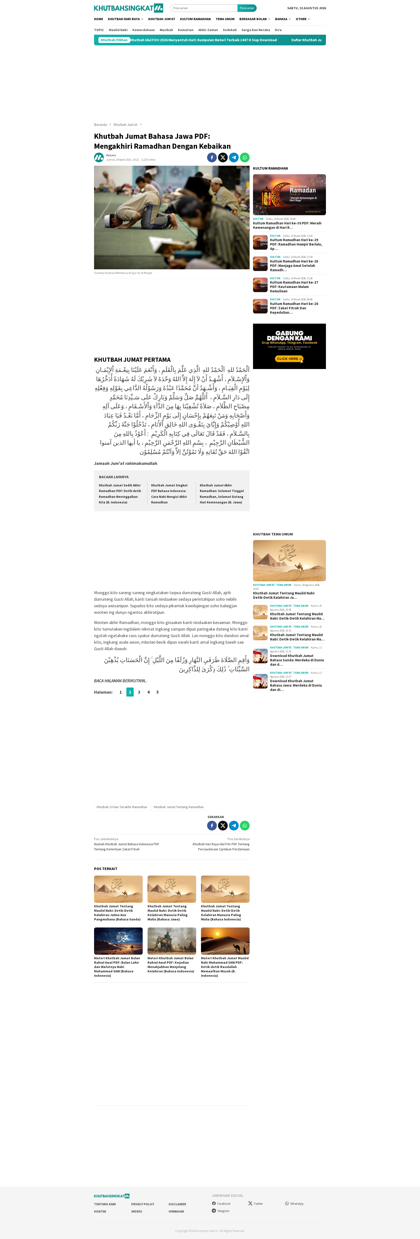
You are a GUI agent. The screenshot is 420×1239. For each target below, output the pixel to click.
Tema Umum (283, 585)
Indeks (136, 1211)
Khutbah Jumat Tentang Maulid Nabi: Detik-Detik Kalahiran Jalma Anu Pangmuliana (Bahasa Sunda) (117, 912)
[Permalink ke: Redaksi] (99, 157)
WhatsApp (297, 1204)
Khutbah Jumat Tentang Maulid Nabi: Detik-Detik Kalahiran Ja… (284, 595)
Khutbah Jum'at (264, 585)
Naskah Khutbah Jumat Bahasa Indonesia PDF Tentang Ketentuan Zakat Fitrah (126, 844)
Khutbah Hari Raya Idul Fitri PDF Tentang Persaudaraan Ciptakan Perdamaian (221, 844)
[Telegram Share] (234, 157)
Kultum (258, 219)
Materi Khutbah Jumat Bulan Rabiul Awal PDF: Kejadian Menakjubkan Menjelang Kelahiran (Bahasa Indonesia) (171, 964)
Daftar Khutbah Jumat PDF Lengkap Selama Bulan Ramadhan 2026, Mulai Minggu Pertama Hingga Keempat (318, 40)
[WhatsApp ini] (245, 157)
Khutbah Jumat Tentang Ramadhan (179, 807)
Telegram (223, 1211)
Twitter (258, 1204)
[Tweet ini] (223, 157)
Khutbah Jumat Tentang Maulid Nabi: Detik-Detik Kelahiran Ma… (297, 616)
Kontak (100, 1211)
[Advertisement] (210, 84)
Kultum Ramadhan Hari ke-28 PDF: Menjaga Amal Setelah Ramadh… (294, 265)
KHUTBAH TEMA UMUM (273, 534)
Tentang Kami (105, 1204)
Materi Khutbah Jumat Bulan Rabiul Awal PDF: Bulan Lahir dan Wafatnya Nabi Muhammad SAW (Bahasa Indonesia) (117, 967)
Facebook (223, 1204)
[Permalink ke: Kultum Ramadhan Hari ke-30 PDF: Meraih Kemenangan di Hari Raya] (289, 194)
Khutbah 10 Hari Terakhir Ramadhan (122, 807)
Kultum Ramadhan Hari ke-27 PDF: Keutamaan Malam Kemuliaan (294, 286)
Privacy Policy (142, 1204)
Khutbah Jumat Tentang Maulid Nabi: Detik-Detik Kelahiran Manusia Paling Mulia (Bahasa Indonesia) (221, 912)
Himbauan (176, 1211)
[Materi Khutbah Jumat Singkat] (128, 8)
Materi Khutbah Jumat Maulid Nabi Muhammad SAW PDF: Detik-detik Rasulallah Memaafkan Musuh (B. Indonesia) (225, 967)
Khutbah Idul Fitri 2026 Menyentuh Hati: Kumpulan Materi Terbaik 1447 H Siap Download (141, 40)
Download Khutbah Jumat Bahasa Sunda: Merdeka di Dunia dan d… (297, 660)
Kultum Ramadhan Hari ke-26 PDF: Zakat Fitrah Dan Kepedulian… (294, 308)
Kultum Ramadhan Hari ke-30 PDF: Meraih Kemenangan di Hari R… (287, 225)
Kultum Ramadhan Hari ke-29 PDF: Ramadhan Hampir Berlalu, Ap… (296, 244)
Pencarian (247, 8)
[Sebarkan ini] (212, 157)
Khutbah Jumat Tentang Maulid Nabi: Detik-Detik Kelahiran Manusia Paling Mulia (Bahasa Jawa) (168, 912)
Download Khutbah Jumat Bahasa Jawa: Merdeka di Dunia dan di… (296, 685)
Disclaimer (177, 1204)
